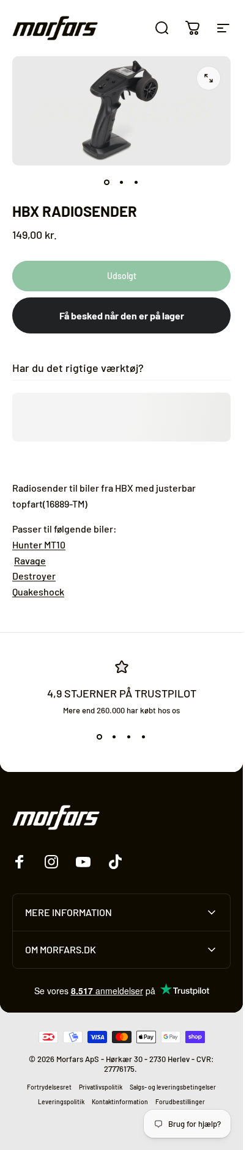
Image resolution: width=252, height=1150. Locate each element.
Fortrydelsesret (49, 1087)
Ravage (30, 560)
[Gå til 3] (136, 182)
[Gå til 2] (121, 182)
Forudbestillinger (180, 1101)
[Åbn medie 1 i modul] (208, 78)
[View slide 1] (99, 737)
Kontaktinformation (120, 1101)
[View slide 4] (143, 737)
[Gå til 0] (107, 182)
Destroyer (34, 575)
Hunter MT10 (38, 544)
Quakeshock (38, 591)
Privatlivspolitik (100, 1087)
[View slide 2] (114, 737)
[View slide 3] (129, 737)
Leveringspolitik (61, 1101)
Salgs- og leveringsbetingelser (173, 1087)
